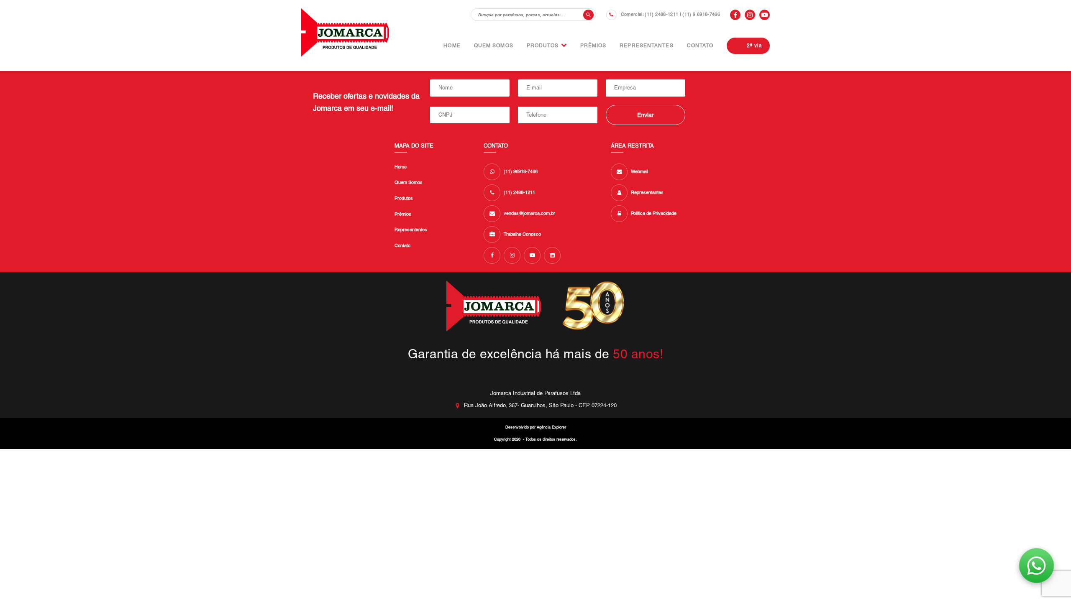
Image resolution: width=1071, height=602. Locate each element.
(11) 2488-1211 (661, 14)
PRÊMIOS (593, 45)
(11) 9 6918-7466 (701, 14)
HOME (451, 45)
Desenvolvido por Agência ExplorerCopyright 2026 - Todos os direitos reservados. (535, 433)
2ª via (754, 45)
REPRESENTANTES (646, 45)
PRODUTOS (543, 45)
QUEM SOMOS (493, 45)
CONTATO (700, 45)
